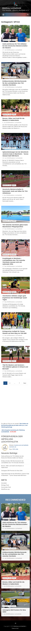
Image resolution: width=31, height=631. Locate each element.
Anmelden (4, 483)
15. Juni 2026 (6, 158)
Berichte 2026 (7, 40)
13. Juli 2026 (5, 87)
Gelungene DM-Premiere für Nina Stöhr (12, 470)
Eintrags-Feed (5, 485)
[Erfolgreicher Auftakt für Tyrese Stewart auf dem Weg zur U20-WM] (15, 320)
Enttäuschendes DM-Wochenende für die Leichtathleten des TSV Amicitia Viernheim (14, 83)
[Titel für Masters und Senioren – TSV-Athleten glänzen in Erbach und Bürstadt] (15, 354)
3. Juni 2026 (5, 195)
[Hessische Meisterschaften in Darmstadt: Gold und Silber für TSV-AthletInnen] (15, 178)
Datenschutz (15, 628)
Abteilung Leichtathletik (11, 8)
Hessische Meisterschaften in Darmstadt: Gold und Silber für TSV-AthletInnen (15, 191)
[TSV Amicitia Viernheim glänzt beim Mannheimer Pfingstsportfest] (15, 214)
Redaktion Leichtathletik (16, 50)
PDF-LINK (15, 449)
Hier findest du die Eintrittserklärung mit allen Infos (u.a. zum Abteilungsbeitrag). (14, 425)
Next (24, 383)
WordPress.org (5, 489)
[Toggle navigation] (3, 15)
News (14, 40)
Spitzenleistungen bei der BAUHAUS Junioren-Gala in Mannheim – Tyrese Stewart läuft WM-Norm (15, 154)
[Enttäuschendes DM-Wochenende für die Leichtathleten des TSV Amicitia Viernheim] (15, 70)
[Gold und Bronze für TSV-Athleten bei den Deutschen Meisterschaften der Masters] (15, 33)
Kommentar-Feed (6, 487)
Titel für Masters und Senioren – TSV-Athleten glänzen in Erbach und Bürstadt (15, 367)
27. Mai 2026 (5, 229)
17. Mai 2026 (5, 335)
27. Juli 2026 (5, 50)
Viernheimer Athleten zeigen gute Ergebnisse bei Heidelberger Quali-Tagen (14, 297)
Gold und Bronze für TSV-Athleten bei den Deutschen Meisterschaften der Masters (14, 46)
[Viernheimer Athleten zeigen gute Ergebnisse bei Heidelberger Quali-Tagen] (15, 285)
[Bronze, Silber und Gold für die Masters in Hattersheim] (15, 107)
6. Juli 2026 (5, 122)
